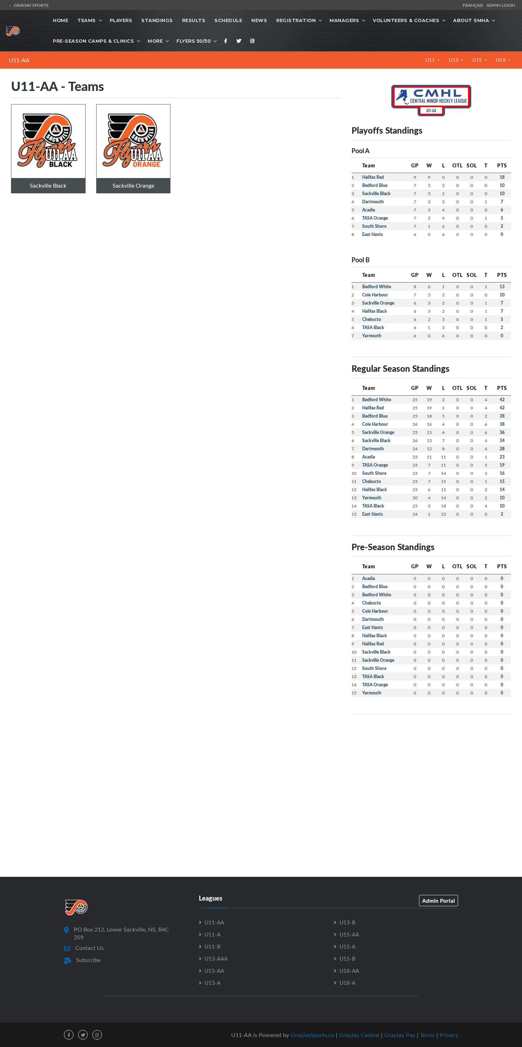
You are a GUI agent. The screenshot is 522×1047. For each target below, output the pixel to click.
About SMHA (471, 20)
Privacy (449, 1035)
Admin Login (500, 5)
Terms (427, 1035)
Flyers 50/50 (193, 41)
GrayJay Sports (31, 5)
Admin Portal (438, 900)
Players (121, 20)
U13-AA (214, 970)
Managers (344, 20)
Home (60, 20)
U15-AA (349, 934)
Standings (157, 20)
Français (474, 5)
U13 (454, 60)
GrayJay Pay (399, 1035)
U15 (477, 60)
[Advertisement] (431, 770)
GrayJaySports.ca (312, 1035)
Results (194, 20)
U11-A (213, 934)
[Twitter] (239, 41)
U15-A (347, 946)
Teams (86, 20)
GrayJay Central (359, 1035)
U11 (430, 60)
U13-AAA (216, 958)
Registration (296, 20)
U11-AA (19, 60)
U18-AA (349, 970)
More (155, 41)
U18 (501, 60)
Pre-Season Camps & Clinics (93, 41)
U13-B (347, 922)
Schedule (228, 20)
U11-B (213, 946)
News (259, 20)
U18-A (347, 982)
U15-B (347, 958)
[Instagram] (252, 41)
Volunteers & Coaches (406, 20)
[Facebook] (226, 41)
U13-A (213, 982)
